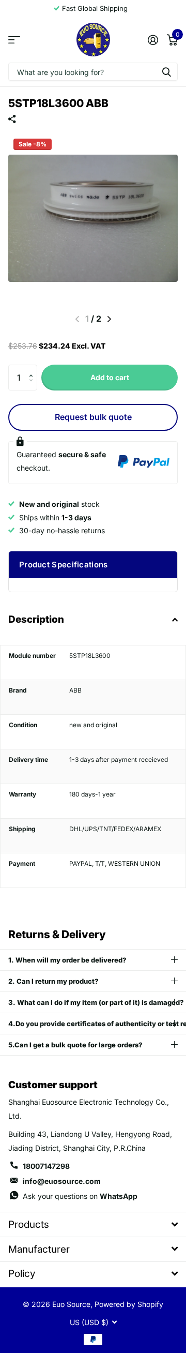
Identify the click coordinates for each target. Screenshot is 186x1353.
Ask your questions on (80, 1196)
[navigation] (109, 319)
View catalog (14, 39)
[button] (33, 368)
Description (36, 619)
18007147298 (46, 1166)
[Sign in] (152, 39)
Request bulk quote (93, 417)
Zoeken (166, 72)
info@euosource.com (62, 1181)
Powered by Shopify (129, 1304)
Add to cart (109, 377)
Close (93, 1224)
